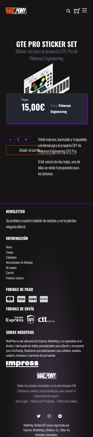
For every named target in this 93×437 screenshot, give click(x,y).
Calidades (11, 257)
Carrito (10, 272)
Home (9, 247)
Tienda (9, 252)
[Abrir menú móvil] (84, 10)
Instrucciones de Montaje (19, 262)
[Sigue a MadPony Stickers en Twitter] (38, 416)
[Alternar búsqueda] (68, 11)
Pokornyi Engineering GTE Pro (57, 151)
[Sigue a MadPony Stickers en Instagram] (49, 416)
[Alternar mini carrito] (77, 11)
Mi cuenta (11, 267)
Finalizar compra (15, 277)
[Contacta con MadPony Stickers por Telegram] (60, 416)
